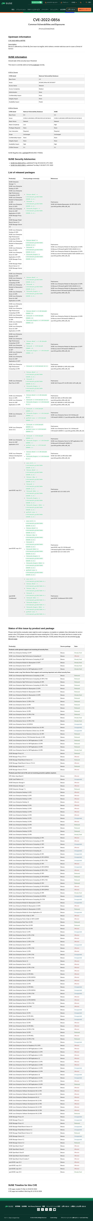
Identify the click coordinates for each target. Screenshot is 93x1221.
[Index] (48, 29)
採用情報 (17, 1206)
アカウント (65, 2)
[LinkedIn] (50, 1209)
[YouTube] (38, 1209)
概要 (43, 1206)
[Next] (52, 29)
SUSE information (17, 57)
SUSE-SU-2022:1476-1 (18, 163)
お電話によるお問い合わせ (78, 1206)
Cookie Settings (53, 1217)
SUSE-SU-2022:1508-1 (18, 165)
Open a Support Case (14, 1217)
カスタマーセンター (52, 2)
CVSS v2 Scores (13, 72)
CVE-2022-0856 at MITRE (16, 40)
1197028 (25, 153)
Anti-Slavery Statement (34, 1206)
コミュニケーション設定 (53, 1206)
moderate (36, 65)
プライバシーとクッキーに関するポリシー (70, 1217)
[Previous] (42, 29)
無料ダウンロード (84, 9)
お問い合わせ (71, 9)
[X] (46, 1209)
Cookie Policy (85, 1217)
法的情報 (24, 1206)
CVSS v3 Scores (13, 108)
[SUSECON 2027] (37, 2)
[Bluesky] (54, 1209)
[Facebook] (42, 1209)
